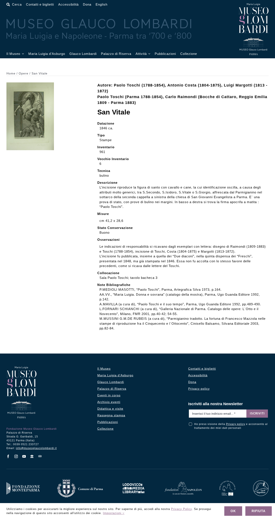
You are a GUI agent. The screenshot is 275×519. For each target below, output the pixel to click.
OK (233, 511)
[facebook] (8, 456)
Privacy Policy (181, 509)
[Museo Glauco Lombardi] (253, 5)
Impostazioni (112, 513)
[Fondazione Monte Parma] (23, 483)
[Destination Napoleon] (227, 482)
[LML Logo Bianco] (133, 482)
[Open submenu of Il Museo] (22, 53)
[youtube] (24, 456)
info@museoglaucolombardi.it (36, 448)
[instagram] (16, 456)
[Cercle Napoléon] (261, 481)
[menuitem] (101, 4)
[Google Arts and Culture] (32, 456)
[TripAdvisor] (40, 456)
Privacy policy (235, 424)
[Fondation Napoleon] (183, 483)
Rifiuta (259, 511)
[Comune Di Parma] (80, 480)
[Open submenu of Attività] (149, 53)
